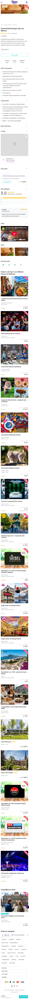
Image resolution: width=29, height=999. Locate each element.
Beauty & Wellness (8, 24)
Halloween (13, 959)
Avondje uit (23, 949)
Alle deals (4, 968)
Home (2, 24)
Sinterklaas (4, 963)
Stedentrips (4, 956)
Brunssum (4, 35)
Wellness (15, 24)
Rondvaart (20, 946)
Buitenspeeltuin (5, 946)
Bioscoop (4, 949)
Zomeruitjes (12, 963)
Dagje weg (6, 935)
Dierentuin (4, 939)
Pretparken (11, 939)
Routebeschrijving (10, 161)
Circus (16, 956)
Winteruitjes (21, 959)
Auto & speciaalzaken (19, 935)
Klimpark (10, 949)
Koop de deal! (23, 996)
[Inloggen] (26, 2)
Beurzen (17, 949)
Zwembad (13, 946)
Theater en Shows (11, 952)
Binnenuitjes (21, 952)
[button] (25, 12)
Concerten (23, 956)
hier (7, 121)
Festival (11, 956)
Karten (3, 952)
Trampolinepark (5, 959)
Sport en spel (5, 942)
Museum (18, 939)
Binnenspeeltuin (13, 942)
